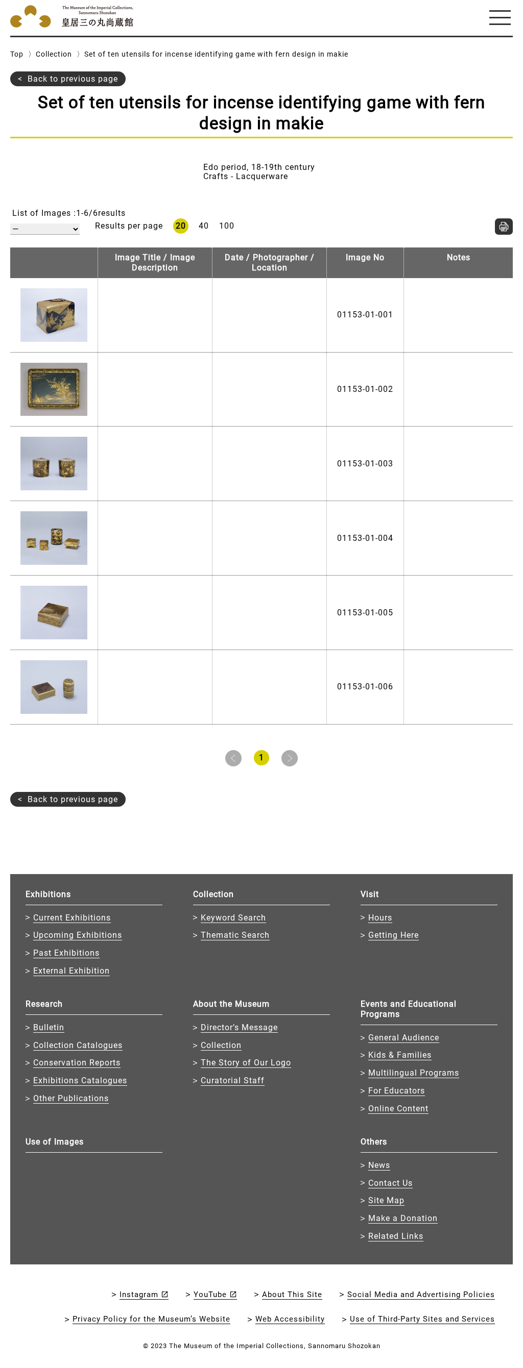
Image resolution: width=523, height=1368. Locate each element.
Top (16, 54)
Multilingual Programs (413, 1073)
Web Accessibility (290, 1319)
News (379, 1165)
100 (226, 226)
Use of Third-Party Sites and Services (422, 1319)
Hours (380, 918)
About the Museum (231, 1004)
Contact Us (390, 1183)
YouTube (210, 1294)
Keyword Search (233, 918)
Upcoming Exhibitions (77, 935)
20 (181, 226)
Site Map (386, 1200)
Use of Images (55, 1142)
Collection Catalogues (78, 1045)
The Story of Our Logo (246, 1062)
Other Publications (71, 1098)
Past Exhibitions (66, 953)
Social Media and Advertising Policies (421, 1294)
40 (204, 226)
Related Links (395, 1236)
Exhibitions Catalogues (80, 1080)
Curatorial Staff (233, 1080)
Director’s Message (239, 1027)
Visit (370, 894)
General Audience (403, 1037)
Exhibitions (48, 894)
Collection (54, 54)
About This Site (292, 1294)
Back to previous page (73, 79)
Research (44, 1004)
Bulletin (48, 1027)
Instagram (139, 1294)
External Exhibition (71, 971)
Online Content (398, 1108)
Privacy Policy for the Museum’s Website (151, 1319)
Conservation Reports (77, 1062)
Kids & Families (400, 1055)
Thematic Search (235, 935)
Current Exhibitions (72, 918)
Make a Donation (403, 1218)
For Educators (396, 1091)
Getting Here (393, 935)
